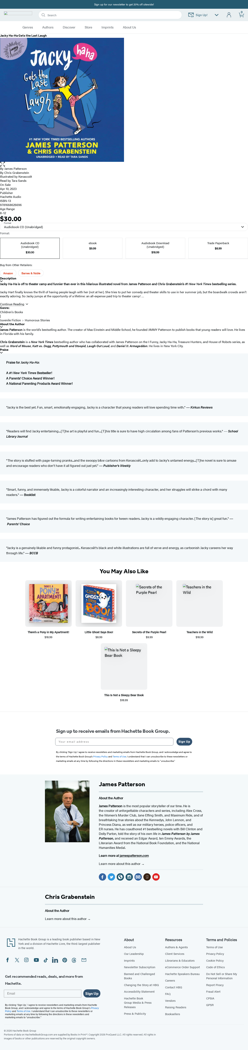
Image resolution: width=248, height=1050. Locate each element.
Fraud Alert (213, 991)
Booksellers (172, 1014)
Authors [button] (47, 27)
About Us (130, 947)
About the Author (12, 324)
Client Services (174, 954)
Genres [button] (27, 27)
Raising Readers (175, 1007)
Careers (170, 980)
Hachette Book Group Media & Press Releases (138, 1002)
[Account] (229, 15)
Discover (69, 27)
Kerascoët (25, 176)
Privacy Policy (215, 954)
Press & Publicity (135, 1013)
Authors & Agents (176, 947)
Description (8, 278)
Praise (4, 350)
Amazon (8, 273)
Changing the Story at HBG (141, 985)
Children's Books (11, 312)
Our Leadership (134, 954)
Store (88, 27)
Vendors (170, 1000)
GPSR (210, 1005)
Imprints (108, 27)
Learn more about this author (120, 863)
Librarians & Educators (180, 960)
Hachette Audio (10, 196)
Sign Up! (202, 15)
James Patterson (15, 168)
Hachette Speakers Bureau (182, 974)
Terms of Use (214, 947)
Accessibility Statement (139, 991)
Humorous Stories (37, 320)
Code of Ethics (215, 967)
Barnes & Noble (31, 273)
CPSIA (210, 998)
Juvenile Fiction (10, 320)
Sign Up (184, 741)
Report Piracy (215, 985)
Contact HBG (173, 987)
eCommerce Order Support (182, 967)
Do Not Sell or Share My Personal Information (221, 976)
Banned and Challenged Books (139, 976)
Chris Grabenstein (70, 896)
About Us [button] (129, 27)
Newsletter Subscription (139, 967)
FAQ (167, 994)
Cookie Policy (215, 960)
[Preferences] (217, 15)
